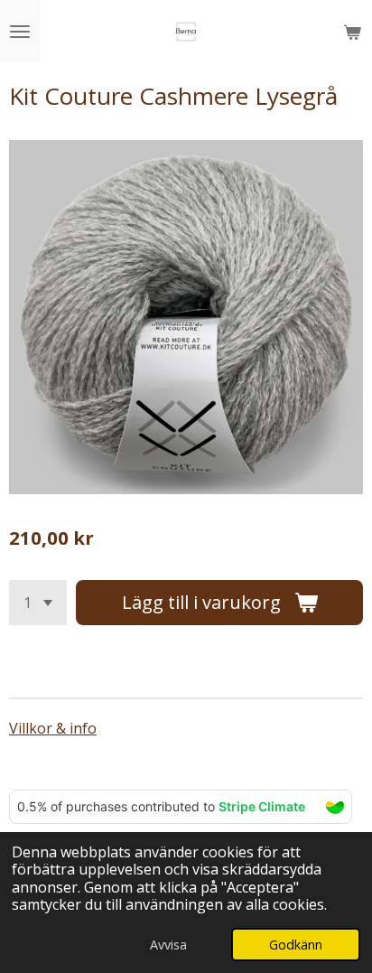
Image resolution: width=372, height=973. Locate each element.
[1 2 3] (38, 602)
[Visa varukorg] (352, 31)
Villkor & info (53, 728)
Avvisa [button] (168, 944)
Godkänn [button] (295, 944)
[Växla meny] (20, 31)
